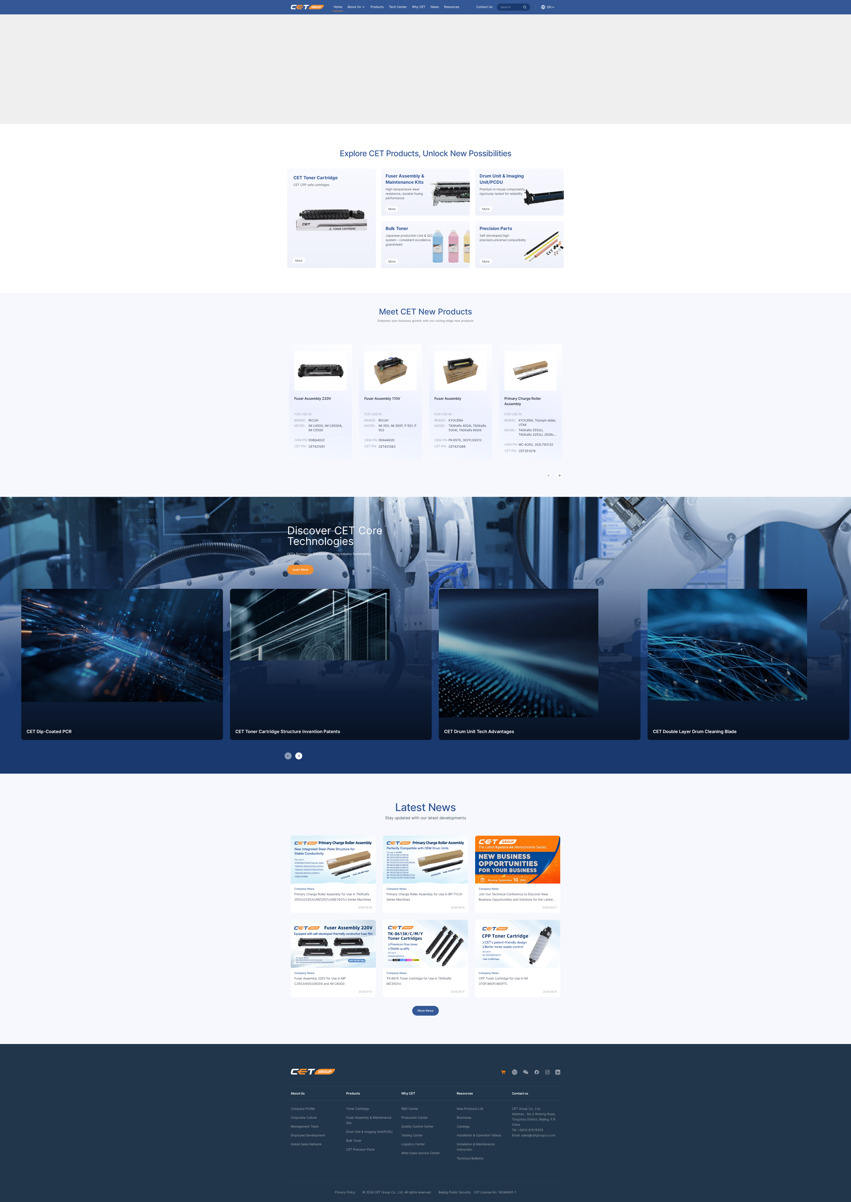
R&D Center (409, 1108)
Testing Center (412, 1135)
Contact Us (484, 7)
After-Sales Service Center (420, 1153)
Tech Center (398, 7)
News (435, 7)
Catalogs (463, 1126)
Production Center (414, 1117)
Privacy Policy (345, 1192)
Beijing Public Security (455, 1192)
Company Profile (303, 1108)
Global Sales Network (306, 1144)
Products (377, 7)
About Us (354, 7)
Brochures (464, 1117)
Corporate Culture (304, 1117)
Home (338, 7)
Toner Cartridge (357, 1108)
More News (425, 1010)
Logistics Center (413, 1144)
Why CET (418, 7)
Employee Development (308, 1135)
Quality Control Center (417, 1126)
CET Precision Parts (360, 1149)
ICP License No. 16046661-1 (495, 1192)
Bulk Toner (353, 1140)
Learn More (300, 569)
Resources (451, 7)
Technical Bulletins (470, 1158)
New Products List (470, 1108)
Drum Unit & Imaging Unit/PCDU (369, 1132)
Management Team (305, 1126)
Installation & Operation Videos (479, 1135)
